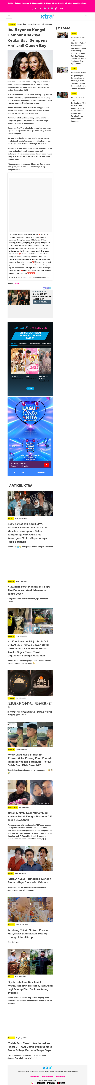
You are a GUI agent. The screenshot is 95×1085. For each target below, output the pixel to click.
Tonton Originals (35, 343)
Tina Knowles (27, 277)
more (30, 388)
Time (17, 283)
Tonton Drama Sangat (49, 343)
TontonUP (14, 343)
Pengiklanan (34, 1076)
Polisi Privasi (60, 1076)
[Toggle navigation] (9, 16)
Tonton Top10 (23, 343)
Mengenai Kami (47, 1076)
